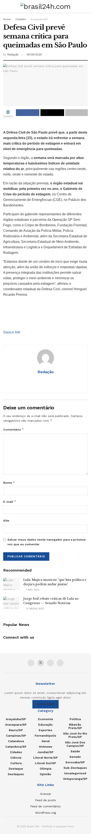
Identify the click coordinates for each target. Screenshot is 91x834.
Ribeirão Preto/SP (75, 726)
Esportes (45, 730)
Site (6, 520)
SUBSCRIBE (45, 704)
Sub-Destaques (75, 767)
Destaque (16, 768)
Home (7, 19)
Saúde (75, 751)
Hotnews (45, 746)
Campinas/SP (16, 735)
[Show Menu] (5, 6)
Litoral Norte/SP (45, 757)
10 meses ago (34, 608)
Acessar (45, 793)
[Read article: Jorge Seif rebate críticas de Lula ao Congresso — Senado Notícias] (11, 603)
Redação (13, 54)
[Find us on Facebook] (31, 663)
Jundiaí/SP (45, 752)
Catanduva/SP (15, 746)
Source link (11, 332)
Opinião (45, 774)
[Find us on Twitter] (40, 663)
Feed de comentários (45, 806)
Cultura (16, 763)
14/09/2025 (34, 54)
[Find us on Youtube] (50, 663)
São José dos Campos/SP (75, 744)
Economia (45, 719)
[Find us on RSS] (60, 663)
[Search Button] (86, 6)
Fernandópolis (45, 735)
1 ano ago (32, 589)
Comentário (13, 429)
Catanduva (16, 741)
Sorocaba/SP (75, 762)
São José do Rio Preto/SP (75, 735)
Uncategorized (75, 773)
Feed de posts (45, 800)
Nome (9, 483)
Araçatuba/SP (39, 19)
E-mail (9, 502)
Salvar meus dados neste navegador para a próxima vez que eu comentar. (46, 542)
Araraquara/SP (16, 724)
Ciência (15, 757)
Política (75, 719)
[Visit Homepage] (45, 6)
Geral (45, 741)
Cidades (20, 19)
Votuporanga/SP (75, 778)
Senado (75, 756)
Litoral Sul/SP (45, 763)
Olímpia (45, 768)
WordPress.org (45, 812)
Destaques (16, 774)
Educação (45, 724)
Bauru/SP (16, 730)
